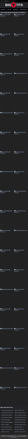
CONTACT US (15, 437)
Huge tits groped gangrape (7, 422)
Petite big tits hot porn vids (7, 412)
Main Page (3, 9)
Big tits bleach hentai (19, 410)
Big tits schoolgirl (5, 424)
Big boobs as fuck (5, 431)
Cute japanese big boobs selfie (7, 417)
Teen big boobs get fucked (7, 410)
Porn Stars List (23, 9)
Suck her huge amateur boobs (7, 427)
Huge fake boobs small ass (21, 417)
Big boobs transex (19, 427)
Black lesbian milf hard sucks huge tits (21, 412)
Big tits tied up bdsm (5, 419)
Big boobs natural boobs (20, 422)
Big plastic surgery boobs (20, 431)
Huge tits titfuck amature (6, 415)
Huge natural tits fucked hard (21, 419)
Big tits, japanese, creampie (21, 415)
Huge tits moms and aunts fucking (7, 429)
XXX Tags (9, 9)
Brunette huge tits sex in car (21, 424)
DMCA (12, 437)
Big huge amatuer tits (19, 429)
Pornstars (15, 9)
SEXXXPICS (12, 1)
